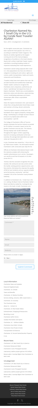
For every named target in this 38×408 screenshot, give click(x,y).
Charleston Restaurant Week (12, 346)
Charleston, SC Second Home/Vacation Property (18, 333)
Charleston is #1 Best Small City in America (16, 343)
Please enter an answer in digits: (13, 255)
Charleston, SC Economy (11, 300)
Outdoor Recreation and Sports (13, 319)
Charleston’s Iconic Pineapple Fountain (15, 349)
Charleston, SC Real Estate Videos (14, 309)
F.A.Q (5, 336)
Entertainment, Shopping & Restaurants (15, 311)
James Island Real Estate (18, 393)
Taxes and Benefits (9, 292)
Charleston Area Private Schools (13, 328)
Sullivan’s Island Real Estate (18, 389)
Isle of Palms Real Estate (18, 391)
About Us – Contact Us (10, 306)
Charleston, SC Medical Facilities (13, 295)
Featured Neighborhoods (11, 287)
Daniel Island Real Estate (18, 387)
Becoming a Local (9, 314)
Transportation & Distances (12, 330)
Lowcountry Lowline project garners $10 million (18, 351)
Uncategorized (16, 42)
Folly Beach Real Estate (18, 395)
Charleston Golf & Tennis (11, 317)
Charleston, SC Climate (10, 289)
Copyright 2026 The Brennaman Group (19, 403)
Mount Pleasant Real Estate (18, 385)
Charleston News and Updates (13, 284)
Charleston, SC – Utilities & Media (14, 322)
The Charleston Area (10, 303)
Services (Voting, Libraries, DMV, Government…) (18, 298)
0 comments (25, 42)
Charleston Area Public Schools (13, 325)
